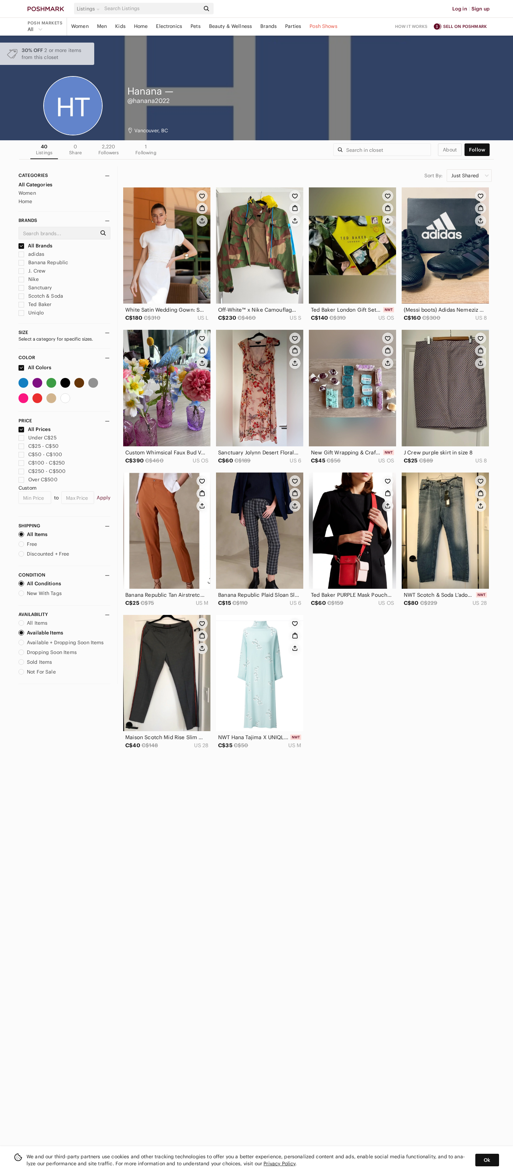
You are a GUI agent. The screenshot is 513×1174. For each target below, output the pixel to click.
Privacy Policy (279, 1163)
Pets (196, 26)
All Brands (40, 246)
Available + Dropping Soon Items (65, 642)
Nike (33, 279)
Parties (293, 26)
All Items (37, 534)
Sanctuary (39, 287)
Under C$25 (42, 437)
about (450, 150)
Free (32, 544)
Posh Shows (323, 26)
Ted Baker (39, 304)
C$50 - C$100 (45, 454)
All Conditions (44, 583)
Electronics (169, 26)
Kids (120, 26)
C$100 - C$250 (46, 463)
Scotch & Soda (45, 296)
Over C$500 (43, 479)
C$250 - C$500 (47, 471)
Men (102, 26)
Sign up (480, 9)
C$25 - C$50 (43, 446)
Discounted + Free (48, 554)
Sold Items (39, 662)
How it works (411, 26)
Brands (268, 26)
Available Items (45, 633)
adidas (35, 254)
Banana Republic (47, 262)
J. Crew (36, 271)
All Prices (39, 429)
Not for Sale (41, 672)
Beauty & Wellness (230, 26)
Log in (459, 9)
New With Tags (44, 593)
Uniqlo (35, 313)
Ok (487, 1160)
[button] (89, 8)
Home (141, 26)
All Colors (39, 367)
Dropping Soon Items (52, 652)
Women (80, 26)
